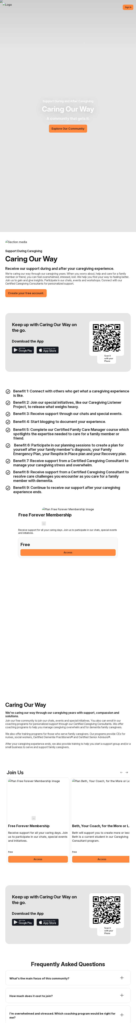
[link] (38, 821)
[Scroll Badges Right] (126, 772)
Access (68, 552)
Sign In (128, 7)
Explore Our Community (68, 128)
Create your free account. (26, 293)
